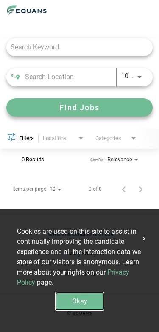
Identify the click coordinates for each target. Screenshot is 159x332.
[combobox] (75, 47)
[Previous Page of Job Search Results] (123, 188)
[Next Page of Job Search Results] (140, 188)
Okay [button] (79, 301)
